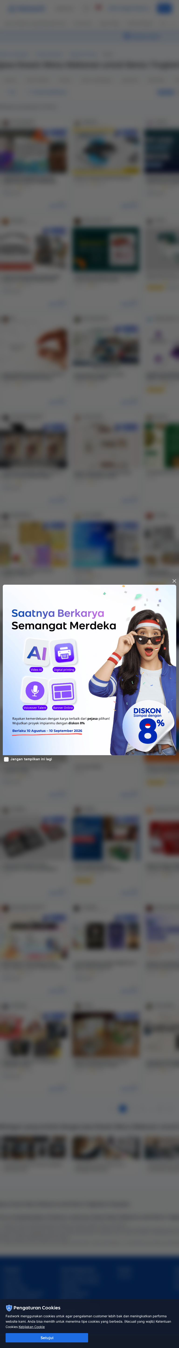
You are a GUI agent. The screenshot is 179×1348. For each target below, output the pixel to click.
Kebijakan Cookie (32, 1327)
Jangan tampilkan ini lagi (31, 759)
